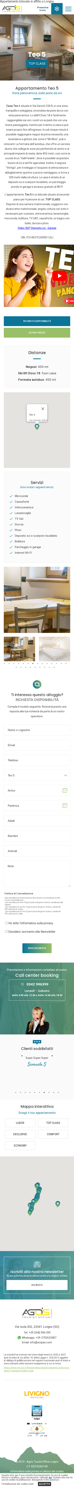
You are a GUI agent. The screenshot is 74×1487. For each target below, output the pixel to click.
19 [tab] (35, 667)
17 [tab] (25, 667)
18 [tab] (30, 667)
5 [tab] (23, 663)
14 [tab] (66, 663)
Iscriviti (37, 1285)
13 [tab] (61, 663)
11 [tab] (51, 663)
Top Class (37, 63)
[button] (37, 427)
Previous (10, 600)
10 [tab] (47, 663)
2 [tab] (9, 663)
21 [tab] (44, 667)
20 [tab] (40, 667)
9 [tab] (42, 663)
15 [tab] (16, 667)
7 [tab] (32, 663)
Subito (42, 10)
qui (50, 1477)
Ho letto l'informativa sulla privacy (30, 923)
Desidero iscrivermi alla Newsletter (31, 931)
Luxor (20, 1122)
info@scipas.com (41, 1342)
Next (63, 600)
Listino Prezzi (37, 332)
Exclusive (20, 1134)
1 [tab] (4, 663)
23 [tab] (54, 667)
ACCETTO (44, 1484)
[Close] (42, 408)
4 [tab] (18, 663)
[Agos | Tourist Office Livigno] (12, 11)
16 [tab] (21, 667)
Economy (20, 1145)
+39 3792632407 (46, 1337)
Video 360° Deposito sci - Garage (37, 227)
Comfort (53, 1134)
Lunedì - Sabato (37, 993)
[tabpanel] (19, 649)
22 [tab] (49, 667)
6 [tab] (28, 663)
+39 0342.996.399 (39, 1332)
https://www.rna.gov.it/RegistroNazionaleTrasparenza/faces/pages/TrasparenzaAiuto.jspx (36, 1369)
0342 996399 (37, 984)
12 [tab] (56, 663)
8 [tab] (37, 663)
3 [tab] (13, 663)
